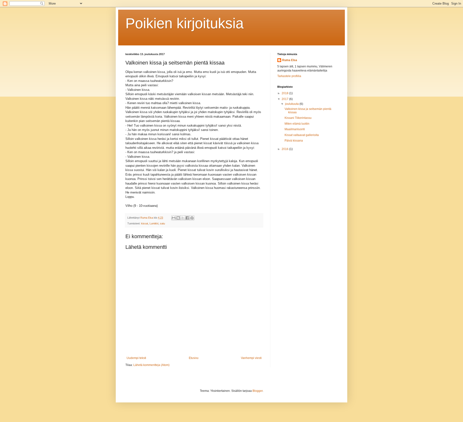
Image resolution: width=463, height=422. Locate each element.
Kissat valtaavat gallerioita (302, 135)
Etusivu (193, 358)
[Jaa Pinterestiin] (192, 217)
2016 (285, 149)
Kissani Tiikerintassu (298, 118)
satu (162, 223)
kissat (144, 223)
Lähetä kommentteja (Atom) (151, 365)
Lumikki (154, 223)
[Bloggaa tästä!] (178, 217)
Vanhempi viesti (251, 358)
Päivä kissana (294, 140)
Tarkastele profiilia (289, 76)
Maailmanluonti (295, 129)
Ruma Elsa (289, 60)
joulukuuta (292, 104)
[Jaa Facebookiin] (187, 217)
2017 (285, 99)
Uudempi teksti (136, 358)
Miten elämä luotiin (297, 123)
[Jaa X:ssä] (182, 217)
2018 (285, 93)
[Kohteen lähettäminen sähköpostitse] (173, 217)
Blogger (257, 391)
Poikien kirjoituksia (184, 23)
